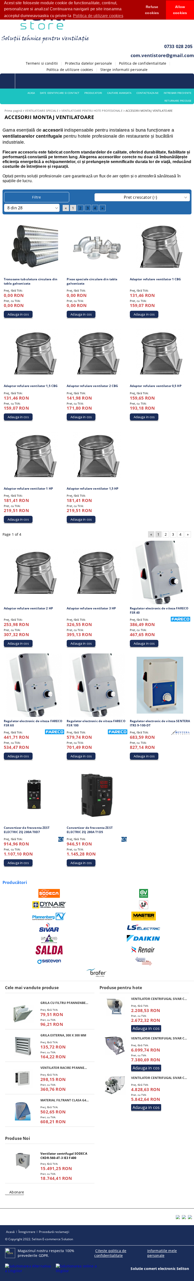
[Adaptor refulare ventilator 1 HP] (34, 455)
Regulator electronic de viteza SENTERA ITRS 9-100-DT (160, 723)
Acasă (10, 1232)
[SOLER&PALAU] (143, 904)
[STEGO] (49, 938)
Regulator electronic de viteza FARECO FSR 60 (33, 723)
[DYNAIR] (49, 904)
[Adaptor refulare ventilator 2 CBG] (97, 353)
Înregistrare (26, 1232)
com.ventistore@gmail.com (162, 55)
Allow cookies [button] (180, 10)
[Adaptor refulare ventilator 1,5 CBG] (34, 353)
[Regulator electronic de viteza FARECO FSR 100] (97, 685)
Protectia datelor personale (88, 63)
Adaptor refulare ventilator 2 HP (28, 608)
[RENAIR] (143, 950)
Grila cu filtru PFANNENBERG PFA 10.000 (64, 1003)
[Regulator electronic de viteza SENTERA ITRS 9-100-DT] (160, 685)
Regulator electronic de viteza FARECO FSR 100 (96, 723)
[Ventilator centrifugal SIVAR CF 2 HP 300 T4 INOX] (116, 1085)
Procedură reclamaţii (54, 1232)
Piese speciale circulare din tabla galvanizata (92, 281)
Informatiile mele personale (162, 1253)
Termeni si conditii (42, 63)
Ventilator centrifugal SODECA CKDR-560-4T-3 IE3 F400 (63, 1155)
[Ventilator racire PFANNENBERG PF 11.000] (23, 1078)
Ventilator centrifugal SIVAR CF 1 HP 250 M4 (159, 999)
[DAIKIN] (143, 939)
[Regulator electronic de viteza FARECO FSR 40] (160, 572)
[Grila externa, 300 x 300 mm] (23, 1046)
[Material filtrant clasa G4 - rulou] (23, 1111)
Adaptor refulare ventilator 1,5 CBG (31, 386)
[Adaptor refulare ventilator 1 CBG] (160, 246)
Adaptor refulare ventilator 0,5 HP (156, 386)
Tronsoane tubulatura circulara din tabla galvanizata (30, 281)
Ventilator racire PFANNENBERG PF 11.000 (64, 1068)
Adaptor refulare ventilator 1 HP (28, 488)
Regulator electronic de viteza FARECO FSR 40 (159, 610)
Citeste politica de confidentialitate (110, 1253)
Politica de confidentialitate (142, 63)
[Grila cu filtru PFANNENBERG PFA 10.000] (23, 1013)
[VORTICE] (143, 893)
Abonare (16, 1192)
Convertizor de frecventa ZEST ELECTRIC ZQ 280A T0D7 (27, 830)
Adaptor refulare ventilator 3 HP (91, 608)
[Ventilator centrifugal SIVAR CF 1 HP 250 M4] (116, 1006)
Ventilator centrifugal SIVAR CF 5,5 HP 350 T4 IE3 (159, 1038)
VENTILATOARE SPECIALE (41, 110)
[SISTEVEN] (49, 961)
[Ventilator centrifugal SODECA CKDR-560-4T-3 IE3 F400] (23, 1160)
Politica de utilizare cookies (69, 69)
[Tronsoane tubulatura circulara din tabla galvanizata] (34, 246)
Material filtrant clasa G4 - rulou (64, 1100)
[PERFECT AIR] (143, 961)
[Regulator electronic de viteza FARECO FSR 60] (34, 685)
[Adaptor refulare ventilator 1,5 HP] (97, 455)
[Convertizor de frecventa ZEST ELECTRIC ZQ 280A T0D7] (34, 795)
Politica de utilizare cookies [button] (98, 16)
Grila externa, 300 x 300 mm (63, 1035)
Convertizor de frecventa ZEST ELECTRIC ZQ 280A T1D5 (89, 830)
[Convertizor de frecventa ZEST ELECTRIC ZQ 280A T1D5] (97, 795)
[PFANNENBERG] (49, 916)
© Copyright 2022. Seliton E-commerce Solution (39, 1239)
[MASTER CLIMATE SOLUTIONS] (143, 916)
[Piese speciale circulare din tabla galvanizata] (97, 246)
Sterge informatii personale (124, 69)
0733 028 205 (178, 46)
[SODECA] (49, 893)
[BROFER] (96, 972)
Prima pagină (13, 110)
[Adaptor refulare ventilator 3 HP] (97, 572)
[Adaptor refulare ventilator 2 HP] (34, 572)
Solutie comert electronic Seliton (160, 1268)
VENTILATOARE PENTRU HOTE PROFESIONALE (92, 110)
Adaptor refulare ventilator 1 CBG (155, 279)
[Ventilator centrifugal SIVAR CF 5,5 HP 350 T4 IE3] (116, 1045)
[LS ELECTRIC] (143, 927)
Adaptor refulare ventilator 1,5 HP (92, 488)
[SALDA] (49, 950)
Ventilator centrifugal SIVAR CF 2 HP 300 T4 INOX (159, 1078)
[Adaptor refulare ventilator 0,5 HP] (160, 353)
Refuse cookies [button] (152, 10)
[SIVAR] (49, 927)
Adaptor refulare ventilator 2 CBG (92, 386)
